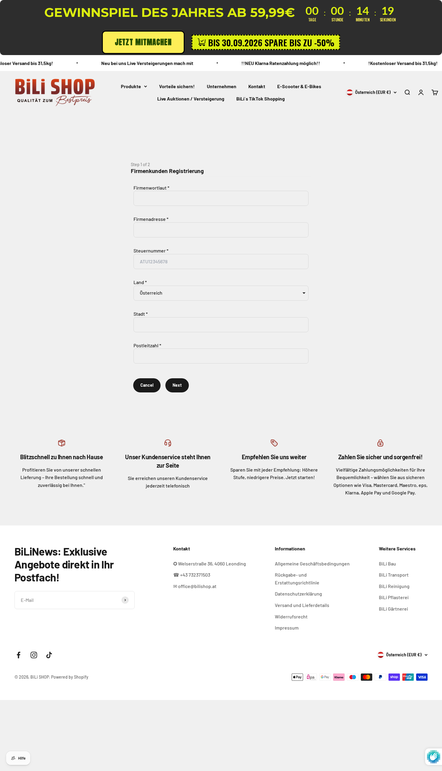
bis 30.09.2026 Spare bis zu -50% (271, 42)
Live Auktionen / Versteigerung (190, 98)
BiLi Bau (387, 563)
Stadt (139, 314)
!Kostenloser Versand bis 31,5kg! (387, 63)
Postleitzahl (146, 345)
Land (139, 282)
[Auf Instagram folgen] (34, 655)
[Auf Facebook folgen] (18, 655)
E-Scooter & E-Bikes (299, 86)
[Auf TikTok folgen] (49, 655)
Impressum (287, 627)
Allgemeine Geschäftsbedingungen (312, 563)
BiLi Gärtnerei (393, 609)
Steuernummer (150, 250)
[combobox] (221, 229)
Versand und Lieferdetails (302, 605)
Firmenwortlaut (150, 187)
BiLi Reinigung (394, 586)
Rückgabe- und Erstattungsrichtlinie (297, 578)
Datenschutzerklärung (298, 593)
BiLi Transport (394, 574)
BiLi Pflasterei (394, 597)
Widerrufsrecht (291, 616)
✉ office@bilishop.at (194, 586)
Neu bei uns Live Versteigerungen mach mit (132, 63)
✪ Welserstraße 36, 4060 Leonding (209, 563)
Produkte (131, 86)
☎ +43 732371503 (191, 574)
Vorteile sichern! (177, 86)
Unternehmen (221, 86)
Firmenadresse (150, 219)
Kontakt (256, 86)
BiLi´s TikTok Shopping (260, 98)
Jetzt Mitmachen (143, 42)
